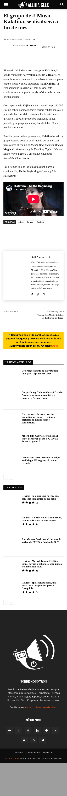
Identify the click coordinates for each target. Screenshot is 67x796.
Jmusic (30, 222)
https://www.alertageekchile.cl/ (45, 262)
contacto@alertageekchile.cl (41, 707)
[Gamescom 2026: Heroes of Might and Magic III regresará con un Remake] (11, 464)
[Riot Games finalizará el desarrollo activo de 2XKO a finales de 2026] (11, 545)
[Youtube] (42, 740)
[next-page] (11, 477)
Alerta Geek (13, 758)
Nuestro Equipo (32, 752)
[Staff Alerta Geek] (9, 45)
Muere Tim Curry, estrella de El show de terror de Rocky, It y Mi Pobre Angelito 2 (40, 438)
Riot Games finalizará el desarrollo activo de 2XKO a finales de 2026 (41, 541)
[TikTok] (38, 293)
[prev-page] (5, 477)
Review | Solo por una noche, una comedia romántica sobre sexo (40, 497)
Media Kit (47, 752)
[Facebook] (13, 58)
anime (21, 222)
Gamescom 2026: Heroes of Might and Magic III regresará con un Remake (41, 460)
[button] (5, 4)
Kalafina (40, 222)
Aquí (55, 345)
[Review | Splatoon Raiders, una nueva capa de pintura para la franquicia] (11, 589)
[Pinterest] (33, 58)
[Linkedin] (37, 730)
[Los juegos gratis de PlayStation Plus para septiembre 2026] (11, 377)
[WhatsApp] (43, 58)
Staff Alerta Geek (27, 45)
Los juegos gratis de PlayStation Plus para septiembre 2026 (40, 372)
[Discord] (9, 730)
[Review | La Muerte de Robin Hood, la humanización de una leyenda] (11, 524)
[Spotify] (46, 730)
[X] (23, 58)
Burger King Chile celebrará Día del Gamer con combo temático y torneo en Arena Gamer (42, 395)
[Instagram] (28, 730)
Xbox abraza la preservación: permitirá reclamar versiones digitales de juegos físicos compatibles (38, 418)
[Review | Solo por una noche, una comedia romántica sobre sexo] (11, 502)
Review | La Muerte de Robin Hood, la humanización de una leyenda (42, 519)
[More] (54, 58)
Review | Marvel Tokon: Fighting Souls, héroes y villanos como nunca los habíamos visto (42, 564)
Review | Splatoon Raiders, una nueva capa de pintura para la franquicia (39, 585)
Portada (19, 752)
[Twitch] (24, 740)
